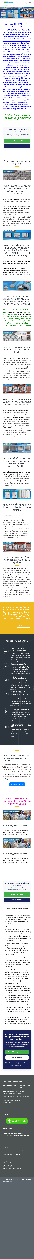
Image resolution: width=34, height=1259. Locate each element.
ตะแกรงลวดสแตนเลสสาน (23, 39)
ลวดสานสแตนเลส (23, 410)
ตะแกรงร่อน (12, 312)
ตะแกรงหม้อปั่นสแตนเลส (10, 472)
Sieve (19, 312)
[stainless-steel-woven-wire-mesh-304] (17, 175)
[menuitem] (25, 3)
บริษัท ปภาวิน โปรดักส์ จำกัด (15, 30)
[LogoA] (14, 3)
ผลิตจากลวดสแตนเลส (15, 419)
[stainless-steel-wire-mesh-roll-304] (17, 336)
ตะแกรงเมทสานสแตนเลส (22, 41)
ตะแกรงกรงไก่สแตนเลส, (17, 69)
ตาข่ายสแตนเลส (26, 95)
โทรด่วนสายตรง (17, 146)
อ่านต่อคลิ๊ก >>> (24, 834)
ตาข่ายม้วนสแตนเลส (22, 358)
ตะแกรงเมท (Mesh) (11, 36)
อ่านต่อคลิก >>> (10, 380)
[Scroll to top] (28, 1253)
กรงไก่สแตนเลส (22, 264)
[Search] (25, 3)
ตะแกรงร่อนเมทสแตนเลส (23, 91)
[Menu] (29, 3)
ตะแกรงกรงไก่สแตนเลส (9, 261)
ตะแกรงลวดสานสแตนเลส (10, 410)
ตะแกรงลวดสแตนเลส (9, 41)
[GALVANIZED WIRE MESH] (17, 494)
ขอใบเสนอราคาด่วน (17, 784)
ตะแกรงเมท (13, 199)
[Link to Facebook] (30, 1183)
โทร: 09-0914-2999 (17, 1057)
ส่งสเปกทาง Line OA (17, 141)
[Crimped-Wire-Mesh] (17, 389)
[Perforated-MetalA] (17, 815)
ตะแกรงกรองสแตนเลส (24, 314)
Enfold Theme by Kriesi (7, 1181)
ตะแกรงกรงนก (7, 518)
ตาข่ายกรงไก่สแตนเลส (11, 264)
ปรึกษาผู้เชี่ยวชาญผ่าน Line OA (17, 1052)
